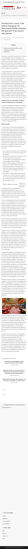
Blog (3, 530)
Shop (3, 538)
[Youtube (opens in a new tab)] (17, 3)
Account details (6, 521)
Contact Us (5, 536)
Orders (4, 516)
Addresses (4, 518)
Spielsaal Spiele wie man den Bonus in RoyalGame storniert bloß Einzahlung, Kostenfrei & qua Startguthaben (14, 372)
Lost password (5, 523)
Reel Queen (7, 51)
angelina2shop (7, 37)
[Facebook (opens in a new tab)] (12, 3)
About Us (4, 533)
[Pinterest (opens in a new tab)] (13, 3)
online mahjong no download (16, 132)
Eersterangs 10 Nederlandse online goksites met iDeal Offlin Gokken (14, 362)
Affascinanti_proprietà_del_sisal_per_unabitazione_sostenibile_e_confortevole (14, 380)
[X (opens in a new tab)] (10, 3)
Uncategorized (7, 39)
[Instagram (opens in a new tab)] (15, 3)
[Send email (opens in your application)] (18, 3)
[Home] (1, 15)
